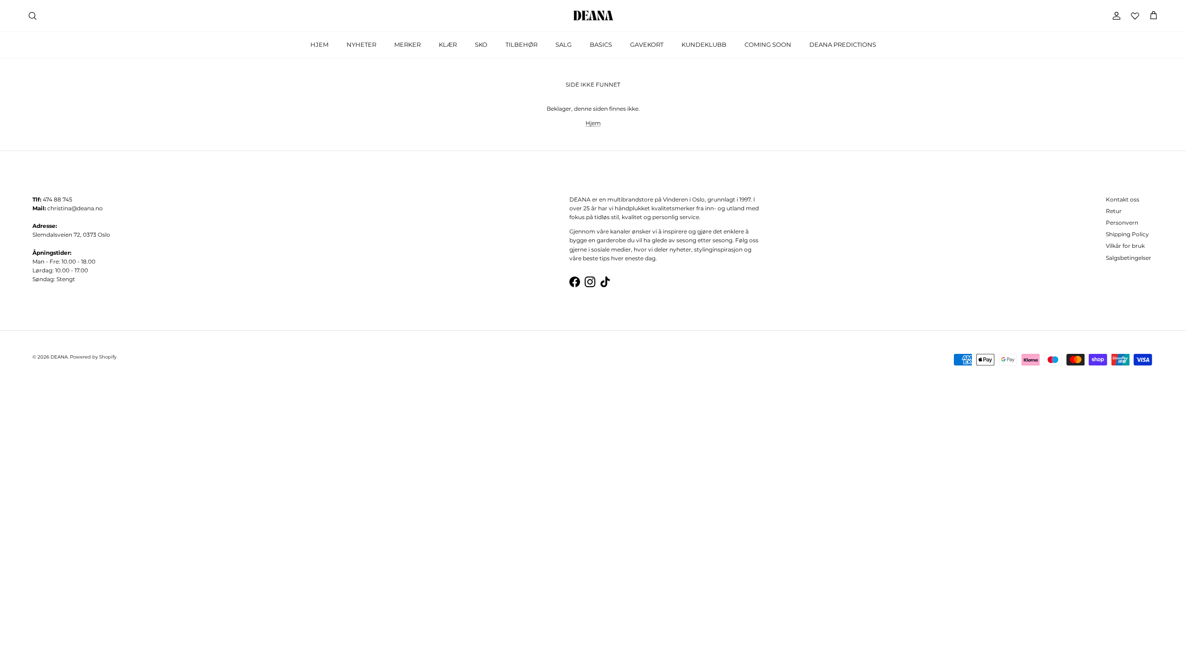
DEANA (59, 357)
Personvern (1122, 222)
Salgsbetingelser (1128, 257)
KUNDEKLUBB (703, 44)
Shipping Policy (1127, 234)
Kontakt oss (1122, 199)
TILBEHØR (521, 44)
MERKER (407, 44)
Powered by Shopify (93, 357)
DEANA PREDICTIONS (842, 44)
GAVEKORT (646, 44)
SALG (563, 44)
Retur (1114, 211)
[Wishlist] (1135, 15)
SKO (481, 44)
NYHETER (361, 44)
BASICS (601, 44)
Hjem (593, 123)
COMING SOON (767, 44)
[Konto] (1114, 15)
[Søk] (32, 15)
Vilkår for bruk (1125, 245)
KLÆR (448, 44)
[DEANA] (593, 16)
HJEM (319, 44)
